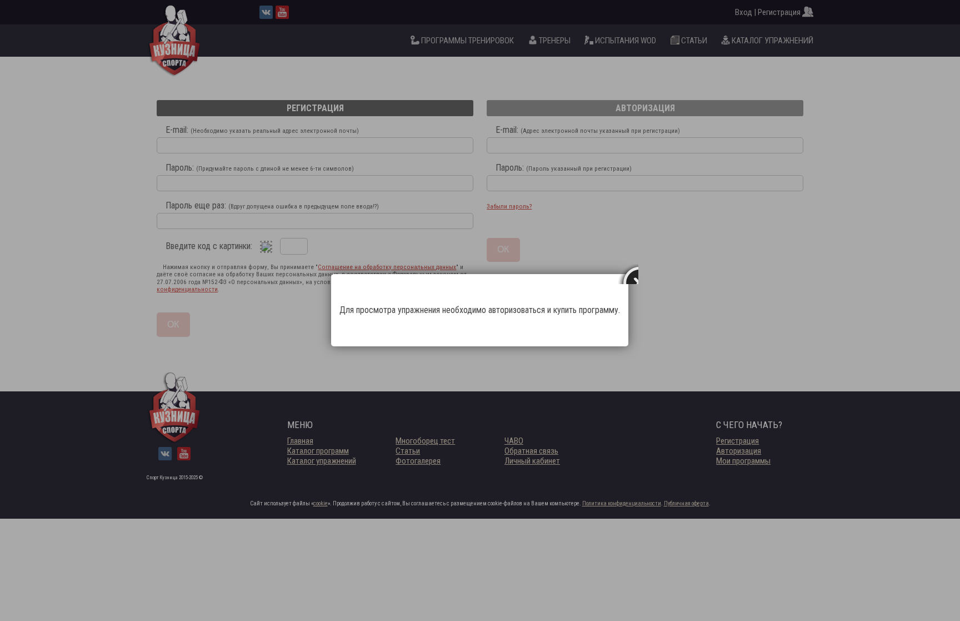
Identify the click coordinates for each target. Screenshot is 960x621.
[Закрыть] (628, 274)
